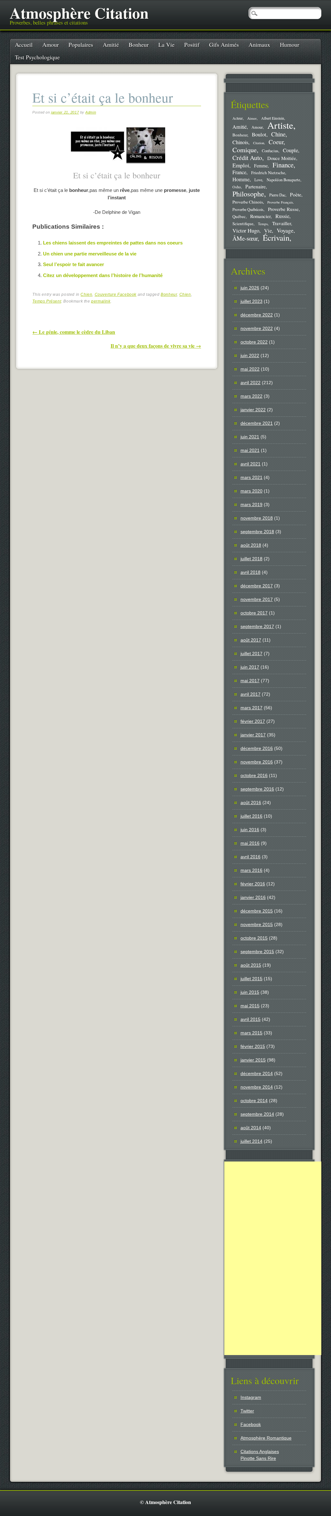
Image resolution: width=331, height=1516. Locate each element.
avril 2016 (250, 856)
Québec (239, 216)
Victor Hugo (245, 230)
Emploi (240, 165)
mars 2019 (251, 504)
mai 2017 (250, 680)
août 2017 (250, 640)
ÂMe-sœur (245, 238)
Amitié (111, 44)
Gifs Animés (224, 44)
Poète (295, 194)
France (239, 172)
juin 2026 (249, 287)
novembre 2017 (256, 599)
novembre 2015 (256, 924)
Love (258, 179)
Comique (244, 149)
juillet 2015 (251, 978)
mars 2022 (251, 396)
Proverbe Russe (283, 209)
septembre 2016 (257, 789)
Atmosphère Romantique (266, 1438)
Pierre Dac (277, 194)
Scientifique (242, 223)
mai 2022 (250, 369)
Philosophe (248, 193)
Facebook (250, 1424)
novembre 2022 (256, 328)
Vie (268, 230)
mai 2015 (250, 1005)
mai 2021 (250, 450)
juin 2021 (249, 436)
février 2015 (252, 1046)
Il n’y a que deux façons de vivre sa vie (156, 345)
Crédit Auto (247, 157)
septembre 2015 (257, 951)
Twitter (247, 1410)
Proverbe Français (280, 202)
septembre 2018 (257, 531)
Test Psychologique (37, 57)
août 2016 (250, 802)
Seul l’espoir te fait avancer (73, 264)
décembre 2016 (256, 748)
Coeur (276, 142)
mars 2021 (251, 477)
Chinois (240, 142)
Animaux (259, 44)
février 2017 (252, 721)
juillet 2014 (251, 1141)
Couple (290, 150)
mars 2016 (251, 870)
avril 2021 (250, 463)
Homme (241, 179)
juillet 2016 (251, 816)
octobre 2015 (254, 938)
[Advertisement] (272, 1258)
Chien (86, 294)
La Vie (166, 44)
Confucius (270, 151)
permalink (100, 301)
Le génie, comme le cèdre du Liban (73, 331)
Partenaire (255, 186)
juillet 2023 (251, 301)
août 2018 (250, 545)
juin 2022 (249, 355)
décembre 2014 (256, 1073)
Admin (90, 112)
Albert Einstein (272, 118)
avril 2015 (250, 1019)
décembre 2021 (256, 423)
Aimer (252, 118)
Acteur (237, 118)
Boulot (259, 134)
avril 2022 (250, 382)
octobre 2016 (254, 775)
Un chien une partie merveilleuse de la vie (89, 253)
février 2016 (252, 883)
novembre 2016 (256, 761)
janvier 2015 (253, 1059)
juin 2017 (249, 667)
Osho (236, 187)
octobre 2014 (254, 1100)
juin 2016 (249, 829)
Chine (278, 134)
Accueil (24, 44)
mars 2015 (251, 1032)
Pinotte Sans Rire (258, 1458)
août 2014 (250, 1127)
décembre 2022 (256, 314)
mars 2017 (251, 707)
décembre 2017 (256, 585)
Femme (261, 166)
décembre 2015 (256, 910)
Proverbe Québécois (247, 209)
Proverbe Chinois (247, 202)
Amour (50, 44)
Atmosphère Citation (79, 12)
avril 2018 (250, 572)
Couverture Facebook (115, 294)
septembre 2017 (257, 626)
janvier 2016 (253, 897)
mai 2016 (250, 843)
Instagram (250, 1397)
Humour (289, 44)
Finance (283, 164)
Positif (191, 44)
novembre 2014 (256, 1087)
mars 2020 (251, 491)
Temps (263, 223)
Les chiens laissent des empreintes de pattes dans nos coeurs (113, 242)
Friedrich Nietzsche (268, 172)
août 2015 (250, 965)
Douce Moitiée (281, 158)
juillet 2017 (251, 653)
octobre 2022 (254, 341)
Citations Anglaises (259, 1451)
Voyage (285, 230)
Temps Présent (46, 301)
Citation (258, 143)
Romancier (260, 216)
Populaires (81, 44)
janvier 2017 (253, 734)
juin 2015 (249, 992)
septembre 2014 (257, 1114)
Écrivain (276, 237)
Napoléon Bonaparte (283, 180)
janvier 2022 (253, 409)
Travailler (281, 223)
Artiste (280, 125)
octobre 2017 (254, 612)
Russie (282, 216)
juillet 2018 (251, 558)
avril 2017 (250, 694)
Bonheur (139, 44)
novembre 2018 (256, 518)
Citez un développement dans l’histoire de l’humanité (103, 275)
